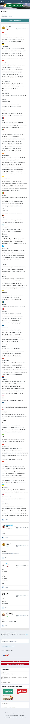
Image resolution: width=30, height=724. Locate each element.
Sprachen (7, 713)
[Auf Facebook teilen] (4, 655)
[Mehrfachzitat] (3, 520)
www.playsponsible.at (19, 717)
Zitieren (6, 519)
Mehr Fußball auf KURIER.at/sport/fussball (15, 664)
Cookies (23, 713)
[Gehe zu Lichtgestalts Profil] (3, 526)
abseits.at (3, 672)
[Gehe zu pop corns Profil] (3, 28)
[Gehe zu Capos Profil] (3, 594)
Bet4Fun (10, 16)
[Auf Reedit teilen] (6, 655)
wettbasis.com (4, 680)
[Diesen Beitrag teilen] (27, 28)
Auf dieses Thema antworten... (10, 641)
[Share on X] (2, 656)
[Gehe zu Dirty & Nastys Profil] (3, 614)
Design (13, 713)
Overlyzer (3, 676)
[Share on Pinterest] (8, 655)
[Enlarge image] (3, 32)
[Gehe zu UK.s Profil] (3, 564)
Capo (7, 593)
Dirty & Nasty (9, 613)
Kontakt (18, 713)
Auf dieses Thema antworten (15, 20)
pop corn (5, 15)
